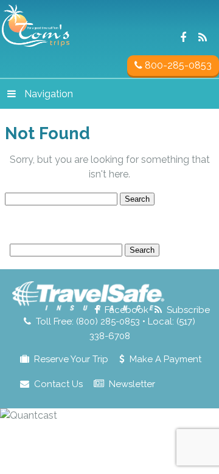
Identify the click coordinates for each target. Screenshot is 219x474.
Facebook (126, 309)
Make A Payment (165, 359)
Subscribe (188, 309)
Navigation (48, 94)
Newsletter (132, 384)
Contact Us (58, 384)
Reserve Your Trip (71, 359)
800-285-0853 (177, 65)
